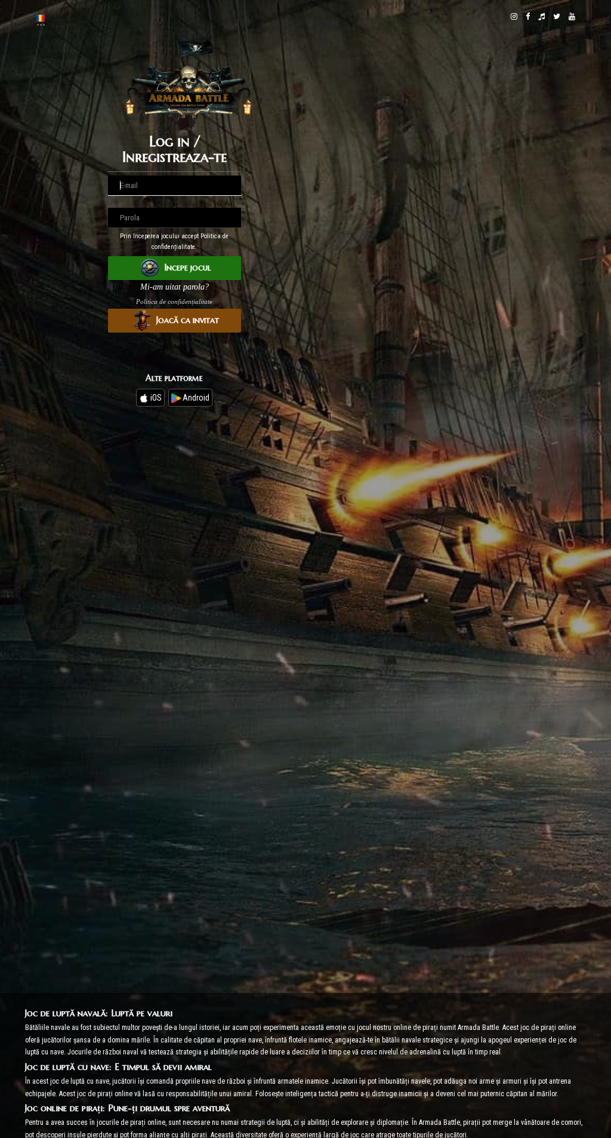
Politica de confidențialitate (174, 301)
